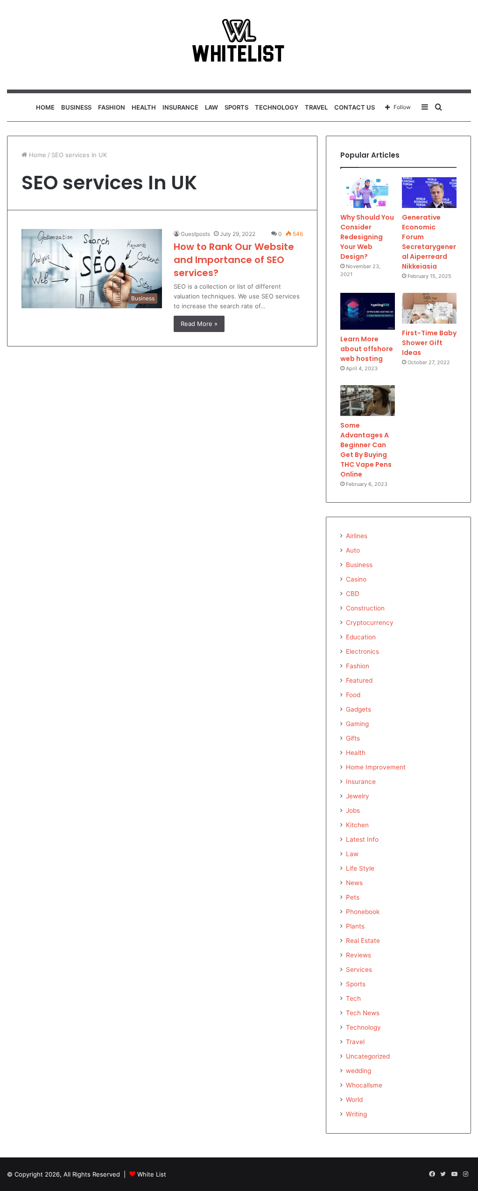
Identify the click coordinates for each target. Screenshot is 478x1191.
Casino (356, 579)
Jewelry (357, 796)
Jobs (353, 810)
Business (76, 107)
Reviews (358, 955)
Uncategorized (368, 1056)
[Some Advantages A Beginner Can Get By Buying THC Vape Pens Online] (367, 400)
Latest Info (362, 839)
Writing (356, 1114)
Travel (316, 107)
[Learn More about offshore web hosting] (367, 311)
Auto (353, 550)
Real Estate (363, 940)
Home (45, 107)
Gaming (357, 723)
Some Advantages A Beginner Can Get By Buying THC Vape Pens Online (366, 450)
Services (359, 969)
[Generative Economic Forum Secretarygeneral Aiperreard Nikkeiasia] (429, 192)
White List (151, 1174)
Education (361, 637)
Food (353, 695)
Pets (352, 897)
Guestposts (195, 233)
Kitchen (357, 825)
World (354, 1099)
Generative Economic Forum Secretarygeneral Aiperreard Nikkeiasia (429, 242)
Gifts (353, 738)
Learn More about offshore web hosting (366, 348)
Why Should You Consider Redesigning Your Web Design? (367, 237)
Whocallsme (364, 1085)
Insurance (180, 107)
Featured (359, 680)
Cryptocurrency (370, 622)
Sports (236, 107)
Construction (365, 608)
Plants (355, 926)
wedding (358, 1070)
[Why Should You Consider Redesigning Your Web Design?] (367, 192)
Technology (276, 107)
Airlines (356, 536)
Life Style (360, 868)
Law (211, 107)
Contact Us (354, 107)
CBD (352, 593)
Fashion (111, 107)
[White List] (239, 45)
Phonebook (363, 911)
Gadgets (358, 709)
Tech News (363, 1013)
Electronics (362, 651)
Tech (353, 998)
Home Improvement (376, 767)
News (354, 882)
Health (144, 107)
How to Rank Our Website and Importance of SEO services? (234, 259)
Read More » (199, 323)
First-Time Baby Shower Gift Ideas (429, 342)
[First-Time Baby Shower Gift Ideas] (429, 308)
